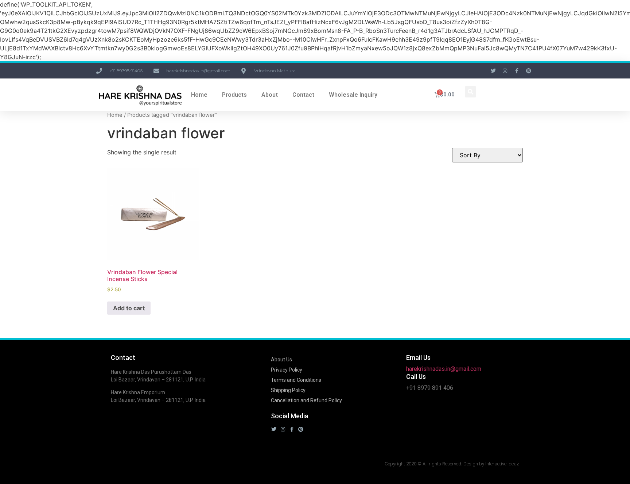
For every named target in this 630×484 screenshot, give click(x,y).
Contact (303, 94)
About (269, 94)
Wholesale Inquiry (353, 94)
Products (234, 94)
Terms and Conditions (296, 380)
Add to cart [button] (129, 308)
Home (199, 94)
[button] (470, 91)
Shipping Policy (288, 390)
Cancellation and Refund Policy (306, 400)
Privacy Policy (286, 370)
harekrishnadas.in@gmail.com (443, 368)
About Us (281, 359)
